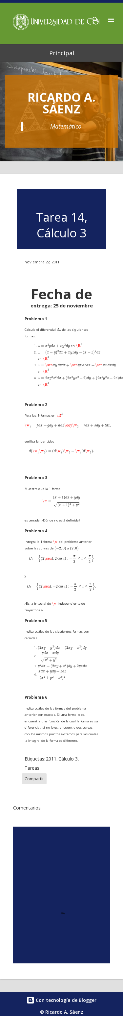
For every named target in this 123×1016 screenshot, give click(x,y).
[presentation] (59, 329)
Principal (61, 53)
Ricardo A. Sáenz (61, 103)
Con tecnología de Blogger (65, 1000)
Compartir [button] (34, 779)
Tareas (32, 768)
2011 (51, 759)
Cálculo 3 (68, 759)
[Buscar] (95, 18)
